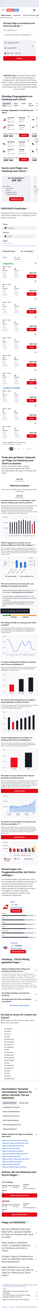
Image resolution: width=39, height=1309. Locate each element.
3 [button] (19, 449)
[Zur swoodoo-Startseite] (12, 10)
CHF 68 (15, 26)
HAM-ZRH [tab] (19, 479)
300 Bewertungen (16, 948)
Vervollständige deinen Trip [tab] (12, 1124)
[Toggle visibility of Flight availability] (11, 576)
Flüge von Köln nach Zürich (11, 1148)
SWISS (12, 902)
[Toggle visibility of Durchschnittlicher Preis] (26, 576)
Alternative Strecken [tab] (9, 1103)
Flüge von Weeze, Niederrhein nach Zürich (15, 1159)
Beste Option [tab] (16, 104)
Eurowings (14, 943)
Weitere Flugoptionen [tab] (10, 1129)
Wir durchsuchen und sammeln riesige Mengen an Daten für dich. (16, 1296)
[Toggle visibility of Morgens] (7, 859)
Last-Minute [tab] (31, 104)
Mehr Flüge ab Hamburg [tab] (10, 1120)
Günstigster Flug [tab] (7, 104)
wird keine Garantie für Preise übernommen (14, 1286)
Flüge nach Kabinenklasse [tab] (11, 1111)
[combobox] (21, 228)
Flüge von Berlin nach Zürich (11, 1156)
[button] (3, 10)
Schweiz (12, 1307)
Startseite (4, 1307)
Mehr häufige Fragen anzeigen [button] (19, 1005)
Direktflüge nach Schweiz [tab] (11, 1107)
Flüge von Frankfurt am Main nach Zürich (15, 1143)
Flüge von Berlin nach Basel (11, 1164)
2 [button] (15, 449)
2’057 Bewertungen (16, 907)
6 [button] (27, 449)
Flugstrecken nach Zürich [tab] (11, 1116)
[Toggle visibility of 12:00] (16, 859)
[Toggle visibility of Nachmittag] (29, 859)
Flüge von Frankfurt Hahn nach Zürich (14, 1167)
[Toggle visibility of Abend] (7, 860)
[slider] (37, 246)
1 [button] (11, 449)
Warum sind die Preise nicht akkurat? (16, 1299)
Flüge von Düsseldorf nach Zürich (13, 1146)
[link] (16, 199)
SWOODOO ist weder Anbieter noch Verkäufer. (15, 1292)
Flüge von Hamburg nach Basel (12, 1161)
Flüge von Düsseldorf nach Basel (12, 1151)
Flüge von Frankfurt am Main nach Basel (15, 1140)
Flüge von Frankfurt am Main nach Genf (14, 1153)
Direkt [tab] (23, 103)
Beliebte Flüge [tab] (23, 1103)
